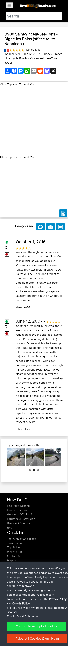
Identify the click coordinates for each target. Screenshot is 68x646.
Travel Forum (14, 543)
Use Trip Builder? (17, 510)
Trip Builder (13, 547)
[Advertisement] (34, 121)
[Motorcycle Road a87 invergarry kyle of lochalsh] (35, 457)
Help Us (12, 560)
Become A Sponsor (18, 523)
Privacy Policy (58, 599)
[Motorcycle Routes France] (6, 49)
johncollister (12, 54)
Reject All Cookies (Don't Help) (37, 638)
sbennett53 (23, 307)
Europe (46, 54)
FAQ (9, 527)
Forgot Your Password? (21, 519)
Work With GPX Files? (19, 514)
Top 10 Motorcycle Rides (21, 539)
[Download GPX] (63, 213)
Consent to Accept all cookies (37, 626)
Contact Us (13, 556)
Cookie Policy (21, 603)
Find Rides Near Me (18, 506)
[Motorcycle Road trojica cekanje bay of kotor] (16, 457)
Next (56, 457)
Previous (12, 457)
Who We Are (14, 552)
